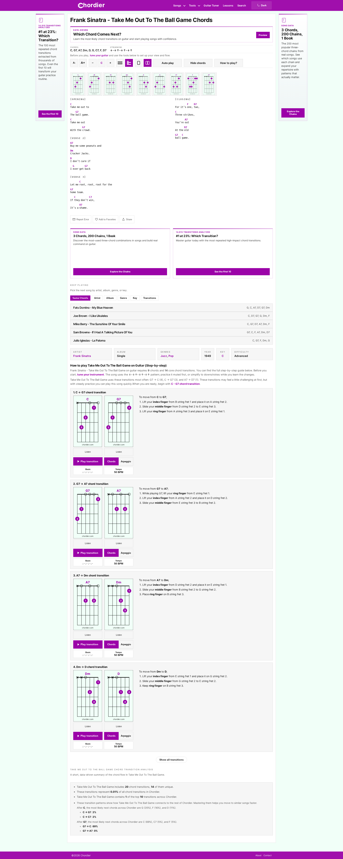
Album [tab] (110, 298)
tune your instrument (90, 374)
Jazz (164, 356)
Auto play (168, 62)
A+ (83, 62)
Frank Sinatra (82, 356)
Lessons (228, 5)
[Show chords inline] (120, 63)
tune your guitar (99, 55)
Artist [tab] (97, 298)
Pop (170, 356)
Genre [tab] (123, 298)
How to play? (228, 63)
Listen (88, 452)
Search (241, 5)
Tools (192, 5)
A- (74, 62)
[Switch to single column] (139, 63)
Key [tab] (135, 298)
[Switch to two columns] (147, 63)
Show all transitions (171, 759)
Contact (268, 855)
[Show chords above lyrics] (129, 63)
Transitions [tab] (149, 298)
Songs (177, 5)
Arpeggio (126, 461)
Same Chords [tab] (80, 298)
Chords (111, 461)
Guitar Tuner (211, 5)
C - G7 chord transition (185, 383)
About (258, 855)
